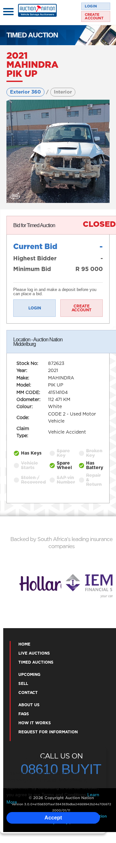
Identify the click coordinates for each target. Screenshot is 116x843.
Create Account (94, 16)
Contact (28, 693)
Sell (23, 684)
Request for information (48, 732)
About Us (29, 705)
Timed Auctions (35, 662)
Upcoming (29, 675)
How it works (34, 723)
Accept (53, 817)
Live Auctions (34, 653)
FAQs (23, 714)
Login (91, 6)
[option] (35, 586)
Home (24, 644)
